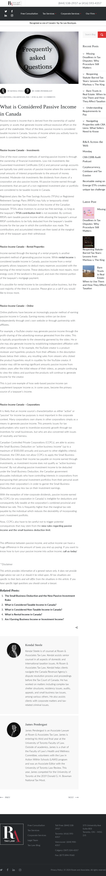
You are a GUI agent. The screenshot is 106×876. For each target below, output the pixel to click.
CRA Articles (19, 97)
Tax (27, 97)
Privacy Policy (56, 870)
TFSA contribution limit (28, 213)
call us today (69, 551)
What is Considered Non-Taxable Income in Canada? (33, 610)
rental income (66, 257)
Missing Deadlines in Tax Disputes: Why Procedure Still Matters (91, 61)
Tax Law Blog (34, 845)
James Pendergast (43, 91)
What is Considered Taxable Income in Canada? (30, 605)
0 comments (49, 97)
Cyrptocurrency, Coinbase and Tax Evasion (92, 171)
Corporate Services (37, 835)
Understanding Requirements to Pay (92, 111)
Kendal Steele (17, 91)
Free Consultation (36, 825)
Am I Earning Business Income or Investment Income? (34, 619)
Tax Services (33, 830)
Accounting (6, 97)
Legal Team (33, 840)
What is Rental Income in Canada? (23, 614)
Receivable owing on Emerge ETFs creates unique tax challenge (94, 185)
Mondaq (87, 151)
